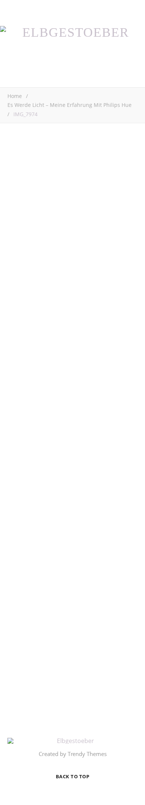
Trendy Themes (87, 753)
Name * (17, 458)
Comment (20, 350)
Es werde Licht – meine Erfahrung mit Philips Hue (69, 104)
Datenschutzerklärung (55, 694)
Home (14, 95)
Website (17, 516)
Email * (16, 487)
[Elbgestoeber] (72, 32)
